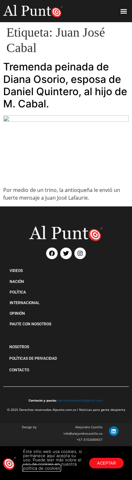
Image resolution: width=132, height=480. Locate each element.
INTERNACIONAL (24, 303)
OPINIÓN (17, 313)
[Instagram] (80, 253)
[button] (123, 11)
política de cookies (41, 468)
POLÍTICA (18, 292)
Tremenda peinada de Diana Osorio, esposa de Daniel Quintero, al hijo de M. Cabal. (65, 85)
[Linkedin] (114, 431)
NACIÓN (17, 281)
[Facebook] (52, 253)
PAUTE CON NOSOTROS (30, 324)
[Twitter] (66, 253)
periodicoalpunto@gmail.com (80, 400)
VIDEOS (16, 270)
